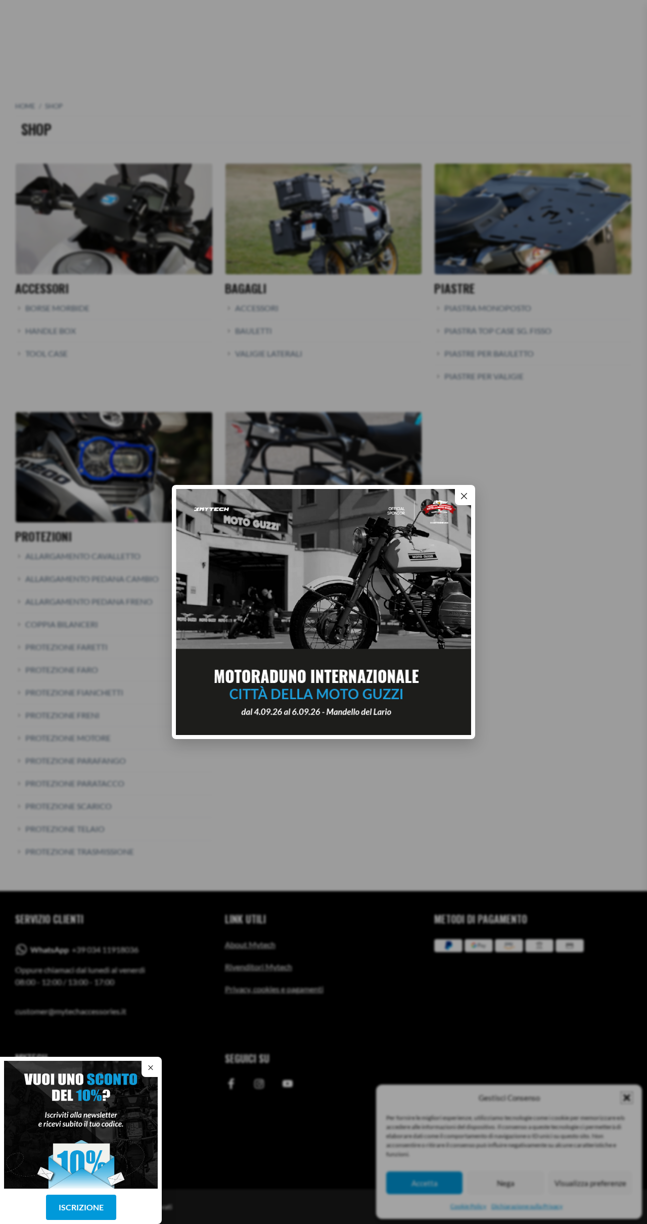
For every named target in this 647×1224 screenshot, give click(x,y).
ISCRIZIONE (81, 1207)
